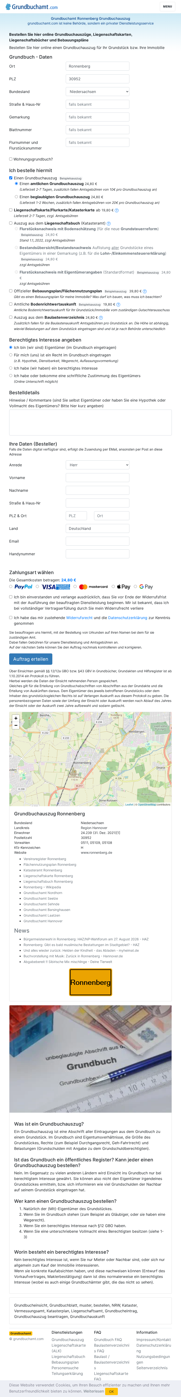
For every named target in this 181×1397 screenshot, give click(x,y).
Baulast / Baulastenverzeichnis (111, 1362)
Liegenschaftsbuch (68, 1356)
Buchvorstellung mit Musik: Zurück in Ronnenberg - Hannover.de (73, 956)
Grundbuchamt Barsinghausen (47, 910)
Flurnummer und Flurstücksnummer (25, 145)
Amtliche (64, 304)
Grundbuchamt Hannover (43, 921)
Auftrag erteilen (30, 659)
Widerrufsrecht (79, 617)
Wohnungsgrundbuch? (33, 159)
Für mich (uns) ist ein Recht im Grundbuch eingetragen (62, 355)
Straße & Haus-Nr (25, 104)
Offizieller (78, 291)
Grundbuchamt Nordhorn (43, 893)
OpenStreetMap (147, 804)
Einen (58, 183)
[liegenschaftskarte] (117, 210)
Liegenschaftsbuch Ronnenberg (48, 881)
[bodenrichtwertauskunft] (118, 304)
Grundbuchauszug (68, 1339)
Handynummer (22, 554)
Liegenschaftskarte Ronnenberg (48, 876)
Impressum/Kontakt (153, 1339)
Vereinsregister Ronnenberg (45, 859)
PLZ (12, 78)
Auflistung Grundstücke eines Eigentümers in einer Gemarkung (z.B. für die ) (93, 253)
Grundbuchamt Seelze (41, 898)
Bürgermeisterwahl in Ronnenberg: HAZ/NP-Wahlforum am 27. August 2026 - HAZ (86, 939)
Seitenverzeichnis (152, 1367)
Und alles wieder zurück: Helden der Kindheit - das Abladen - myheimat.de (81, 950)
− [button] (15, 725)
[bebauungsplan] (145, 291)
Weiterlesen (93, 1391)
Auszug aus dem (56, 317)
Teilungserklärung (67, 1373)
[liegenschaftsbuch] (109, 223)
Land (13, 528)
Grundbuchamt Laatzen (42, 915)
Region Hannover (94, 828)
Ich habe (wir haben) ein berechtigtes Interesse (56, 368)
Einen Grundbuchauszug (47, 178)
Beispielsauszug (70, 178)
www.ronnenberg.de (96, 852)
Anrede (15, 465)
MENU (167, 6)
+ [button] (15, 718)
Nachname (18, 490)
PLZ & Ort (18, 515)
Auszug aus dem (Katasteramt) (60, 223)
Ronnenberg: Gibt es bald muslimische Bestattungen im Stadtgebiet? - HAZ (82, 945)
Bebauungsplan (65, 1362)
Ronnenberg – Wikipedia (42, 887)
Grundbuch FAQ (108, 1339)
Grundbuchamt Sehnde (41, 904)
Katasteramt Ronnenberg (43, 870)
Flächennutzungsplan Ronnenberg (50, 864)
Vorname (17, 477)
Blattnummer (20, 129)
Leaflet (129, 804)
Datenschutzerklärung (127, 617)
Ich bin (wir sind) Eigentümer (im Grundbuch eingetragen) (65, 347)
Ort (12, 66)
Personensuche (65, 1367)
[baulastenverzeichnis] (101, 317)
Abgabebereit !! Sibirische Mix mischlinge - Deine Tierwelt (68, 962)
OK (111, 1391)
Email (14, 541)
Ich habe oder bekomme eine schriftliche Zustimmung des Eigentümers (77, 375)
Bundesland (19, 91)
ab (64, 210)
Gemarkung (19, 117)
